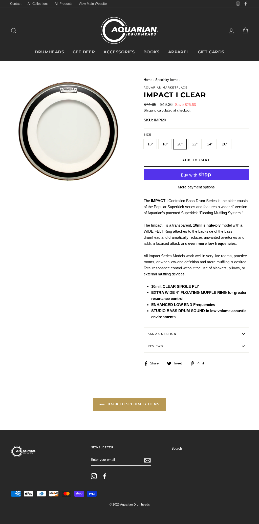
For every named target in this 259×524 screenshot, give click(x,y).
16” (150, 144)
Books (151, 52)
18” (165, 144)
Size (148, 134)
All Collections (38, 4)
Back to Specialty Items (132, 404)
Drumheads (49, 52)
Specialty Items (166, 80)
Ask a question (162, 333)
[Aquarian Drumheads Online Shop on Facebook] (105, 476)
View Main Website (93, 4)
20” (180, 144)
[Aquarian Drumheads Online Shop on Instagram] (94, 476)
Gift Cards (211, 52)
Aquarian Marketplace (166, 87)
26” (224, 144)
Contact (15, 4)
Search (176, 448)
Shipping (150, 110)
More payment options (196, 187)
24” (209, 144)
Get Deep (84, 52)
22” (195, 144)
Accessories (119, 52)
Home (148, 80)
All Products (64, 4)
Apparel (178, 52)
